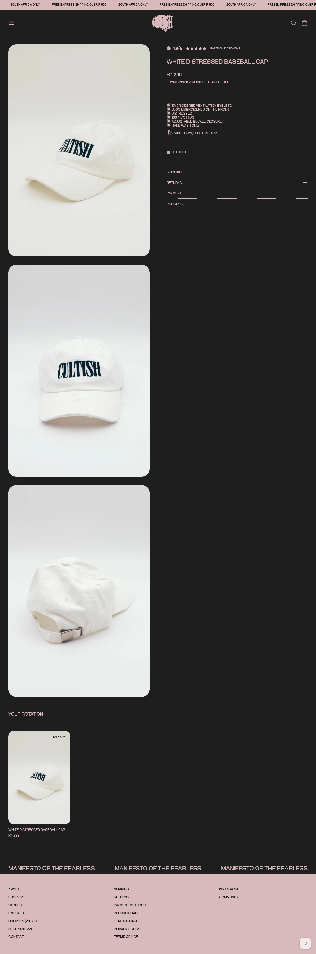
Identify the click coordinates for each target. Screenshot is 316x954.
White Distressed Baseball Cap (39, 784)
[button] (293, 23)
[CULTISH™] (160, 23)
